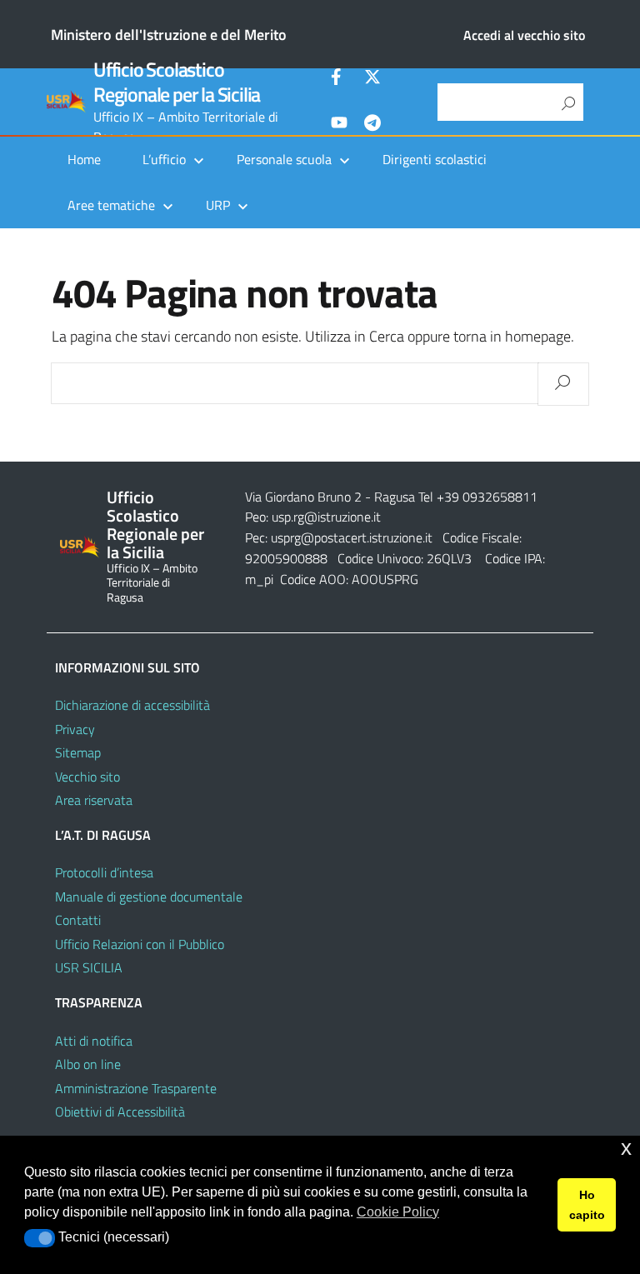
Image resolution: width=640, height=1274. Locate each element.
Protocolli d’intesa (104, 872)
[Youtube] (339, 125)
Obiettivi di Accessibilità (120, 1112)
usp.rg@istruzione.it (326, 517)
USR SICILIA (88, 967)
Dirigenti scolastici (434, 159)
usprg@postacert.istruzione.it (351, 537)
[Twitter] (372, 79)
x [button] (626, 1148)
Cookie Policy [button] (398, 1212)
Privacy (75, 729)
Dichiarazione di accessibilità (132, 705)
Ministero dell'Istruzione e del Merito (169, 34)
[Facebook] (339, 79)
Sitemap (78, 752)
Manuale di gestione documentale (148, 897)
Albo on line (88, 1064)
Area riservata (93, 800)
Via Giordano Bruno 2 (303, 497)
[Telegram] (372, 125)
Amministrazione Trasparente (136, 1088)
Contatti (78, 920)
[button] (39, 1238)
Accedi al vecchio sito (524, 35)
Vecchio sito (87, 777)
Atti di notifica (93, 1041)
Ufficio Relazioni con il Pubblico (139, 944)
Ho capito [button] (587, 1205)
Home (84, 159)
